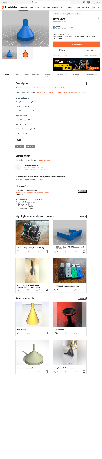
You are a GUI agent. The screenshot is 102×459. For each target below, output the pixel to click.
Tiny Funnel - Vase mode (64, 368)
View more (82, 216)
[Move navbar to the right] (90, 7)
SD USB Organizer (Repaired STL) (30, 248)
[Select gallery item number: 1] (31, 243)
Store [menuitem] (31, 7)
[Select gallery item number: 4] (71, 243)
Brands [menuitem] (63, 7)
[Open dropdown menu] (98, 18)
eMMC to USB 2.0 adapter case (66, 286)
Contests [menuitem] (55, 7)
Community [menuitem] (46, 7)
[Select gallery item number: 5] (72, 243)
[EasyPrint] (83, 2)
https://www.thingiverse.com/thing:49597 (49, 88)
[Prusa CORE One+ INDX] (76, 64)
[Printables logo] (10, 7)
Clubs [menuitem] (37, 7)
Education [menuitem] (85, 7)
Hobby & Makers (68, 14)
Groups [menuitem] (77, 7)
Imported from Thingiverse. (49, 160)
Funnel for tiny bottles (26, 368)
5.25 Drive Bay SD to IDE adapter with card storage (69, 248)
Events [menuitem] (70, 7)
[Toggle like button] (18, 251)
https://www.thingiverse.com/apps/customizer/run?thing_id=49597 (60, 92)
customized (30, 147)
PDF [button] (84, 83)
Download (78, 44)
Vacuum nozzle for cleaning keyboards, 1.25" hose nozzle (28, 286)
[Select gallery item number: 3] (69, 243)
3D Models (57, 14)
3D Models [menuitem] (23, 7)
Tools (78, 14)
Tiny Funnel (21, 329)
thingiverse (19, 147)
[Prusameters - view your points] (88, 2)
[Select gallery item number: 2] (68, 243)
